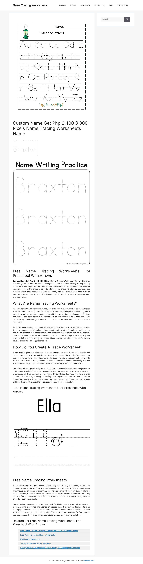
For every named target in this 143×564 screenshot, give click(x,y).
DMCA (111, 5)
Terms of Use (85, 5)
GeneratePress (88, 561)
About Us (62, 5)
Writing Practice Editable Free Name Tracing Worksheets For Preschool (50, 548)
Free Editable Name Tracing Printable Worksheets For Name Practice (49, 531)
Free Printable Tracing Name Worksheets (37, 535)
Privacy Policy (123, 5)
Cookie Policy (99, 5)
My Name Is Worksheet (30, 539)
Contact (73, 5)
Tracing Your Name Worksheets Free (35, 543)
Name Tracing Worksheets (30, 5)
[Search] (127, 19)
